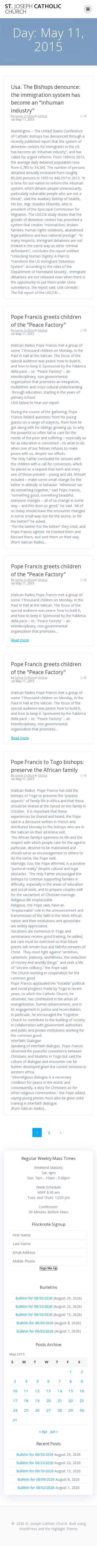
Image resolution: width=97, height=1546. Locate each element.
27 (48, 1410)
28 (59, 1410)
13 (48, 1390)
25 (26, 1410)
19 (37, 1400)
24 (15, 1410)
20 (48, 1400)
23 (82, 1400)
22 (70, 1400)
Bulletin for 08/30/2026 (33, 1298)
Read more (20, 640)
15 (70, 1390)
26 (37, 1410)
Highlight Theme (64, 1528)
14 (59, 1390)
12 (37, 1390)
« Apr (43, 1431)
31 (15, 1419)
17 (15, 1400)
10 (15, 1390)
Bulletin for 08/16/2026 (33, 1314)
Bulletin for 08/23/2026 (33, 1306)
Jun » (54, 1431)
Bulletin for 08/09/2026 (34, 1323)
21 (59, 1400)
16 (82, 1390)
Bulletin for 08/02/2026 (34, 1331)
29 (70, 1410)
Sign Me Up (48, 1268)
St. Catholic (33, 9)
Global (42, 116)
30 (82, 1410)
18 (26, 1400)
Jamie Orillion (24, 116)
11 (26, 1390)
